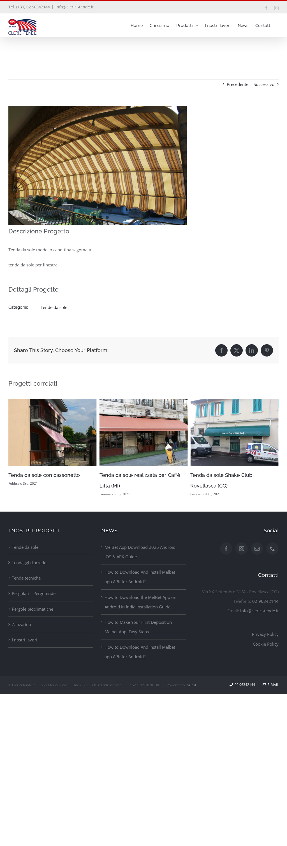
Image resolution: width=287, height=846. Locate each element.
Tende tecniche (26, 578)
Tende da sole (54, 307)
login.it (191, 685)
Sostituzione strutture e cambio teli (232, 475)
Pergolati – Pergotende (33, 593)
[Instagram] (241, 548)
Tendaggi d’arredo (29, 562)
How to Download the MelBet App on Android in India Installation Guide (140, 602)
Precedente (237, 84)
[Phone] (272, 548)
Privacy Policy (265, 634)
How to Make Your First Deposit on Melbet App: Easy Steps (138, 626)
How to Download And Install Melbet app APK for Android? (140, 576)
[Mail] (257, 548)
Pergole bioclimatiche (32, 609)
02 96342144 (265, 601)
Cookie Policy (266, 644)
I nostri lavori (24, 640)
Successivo (264, 84)
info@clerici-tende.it (74, 7)
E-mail (272, 684)
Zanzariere (22, 624)
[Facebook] (226, 548)
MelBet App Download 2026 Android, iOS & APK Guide (141, 551)
